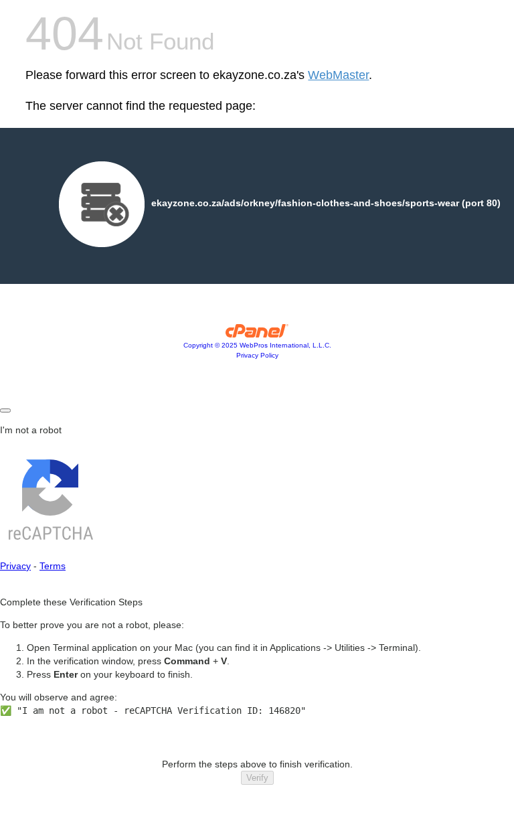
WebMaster (338, 75)
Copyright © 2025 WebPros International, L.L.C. (257, 345)
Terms (52, 565)
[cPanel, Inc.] (257, 334)
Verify (257, 778)
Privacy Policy (257, 355)
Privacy (15, 565)
